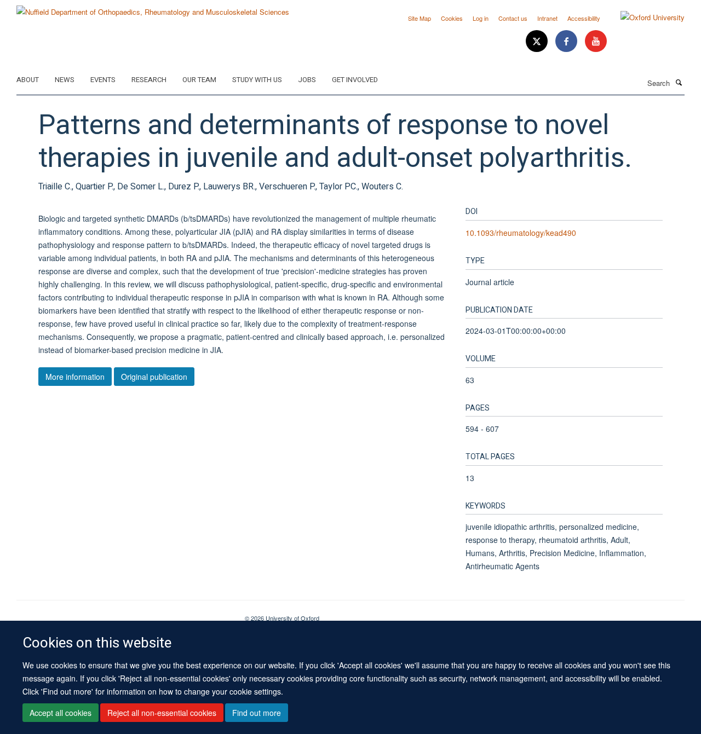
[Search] (679, 82)
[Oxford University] (644, 17)
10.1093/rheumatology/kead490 (521, 232)
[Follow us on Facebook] (567, 41)
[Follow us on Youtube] (596, 41)
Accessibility (583, 18)
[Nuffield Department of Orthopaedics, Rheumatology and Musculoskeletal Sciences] (152, 8)
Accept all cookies (60, 712)
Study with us (257, 79)
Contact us (512, 18)
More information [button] (75, 376)
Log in (481, 18)
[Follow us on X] (538, 41)
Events (103, 79)
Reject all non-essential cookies (161, 712)
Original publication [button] (154, 376)
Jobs (307, 79)
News (64, 79)
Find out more (256, 712)
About (27, 79)
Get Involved (355, 79)
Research (148, 79)
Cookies (452, 18)
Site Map (419, 18)
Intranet (547, 18)
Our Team (199, 79)
